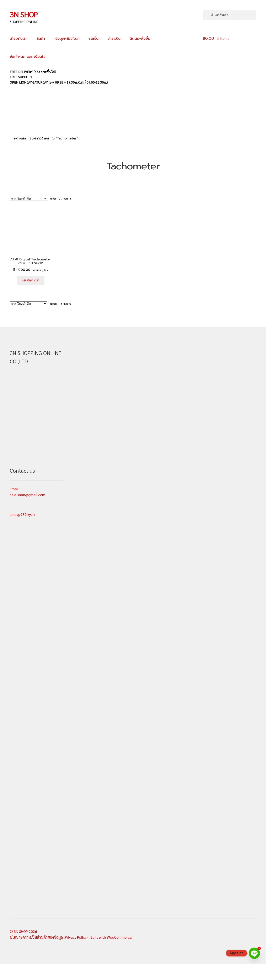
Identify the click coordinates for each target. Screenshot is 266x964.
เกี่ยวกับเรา (18, 38)
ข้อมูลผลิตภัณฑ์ (67, 38)
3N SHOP (24, 14)
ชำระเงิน (114, 38)
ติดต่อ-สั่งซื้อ (139, 38)
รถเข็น (94, 38)
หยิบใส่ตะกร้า (30, 280)
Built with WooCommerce (110, 937)
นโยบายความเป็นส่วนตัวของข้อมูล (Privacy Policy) (48, 937)
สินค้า (40, 38)
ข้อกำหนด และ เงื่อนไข (28, 56)
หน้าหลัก (20, 138)
